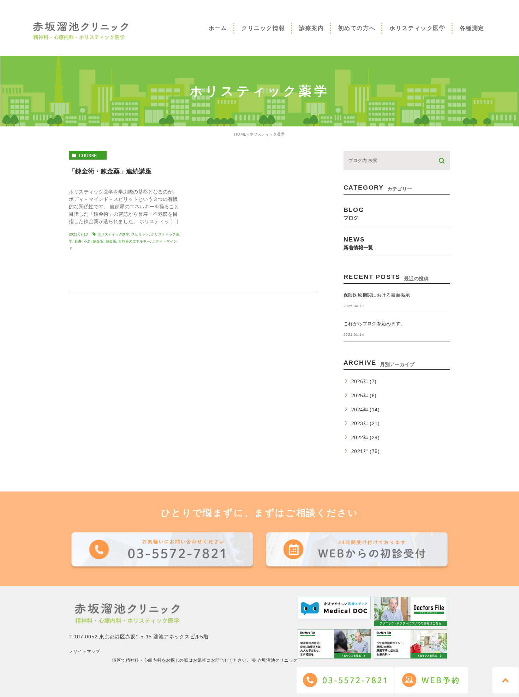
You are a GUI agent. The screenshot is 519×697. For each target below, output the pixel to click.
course (88, 155)
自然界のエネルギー (134, 241)
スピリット (140, 234)
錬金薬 (98, 241)
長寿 (78, 241)
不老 (87, 241)
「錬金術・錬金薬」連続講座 (110, 171)
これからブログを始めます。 (374, 323)
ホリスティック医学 (113, 234)
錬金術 (111, 241)
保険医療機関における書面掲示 (377, 295)
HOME (240, 134)
